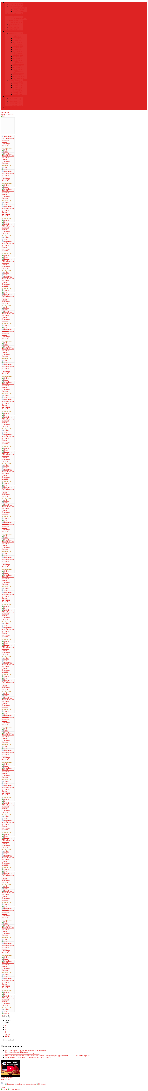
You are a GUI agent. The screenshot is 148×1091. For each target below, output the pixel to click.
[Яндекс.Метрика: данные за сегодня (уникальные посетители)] (14, 1089)
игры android (5, 1079)
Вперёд (7, 1035)
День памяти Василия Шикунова (16, 1052)
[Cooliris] (5, 150)
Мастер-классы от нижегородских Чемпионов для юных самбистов (28, 1057)
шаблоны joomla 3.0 (7, 114)
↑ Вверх (3, 1087)
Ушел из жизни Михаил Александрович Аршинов (22, 1054)
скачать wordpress (7, 1077)
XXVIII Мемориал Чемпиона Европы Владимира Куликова (25, 1050)
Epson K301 (5, 112)
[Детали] (5, 152)
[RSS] (3, 116)
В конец (7, 1036)
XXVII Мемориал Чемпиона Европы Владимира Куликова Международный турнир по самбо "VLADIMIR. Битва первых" (47, 1056)
